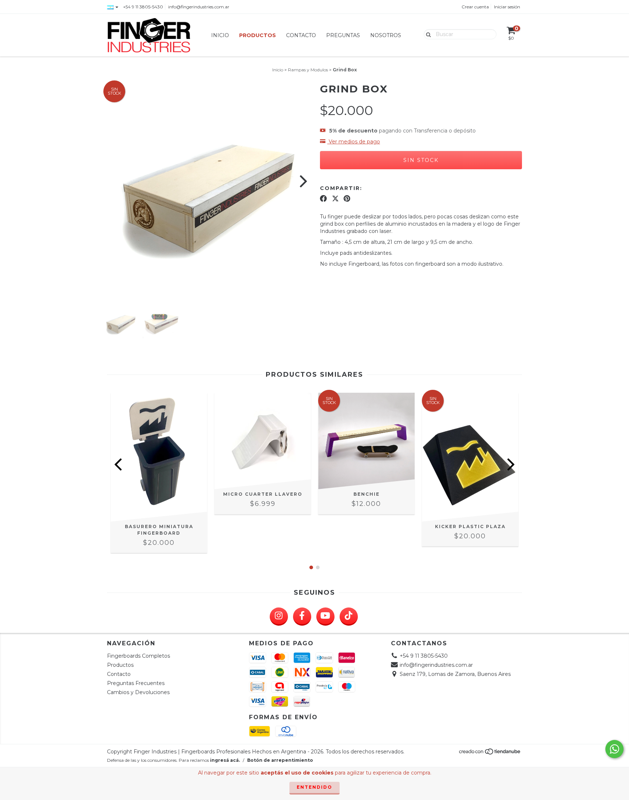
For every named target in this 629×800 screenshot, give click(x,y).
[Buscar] (427, 34)
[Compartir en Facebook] (323, 198)
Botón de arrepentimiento (280, 760)
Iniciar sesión (507, 6)
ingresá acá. (225, 760)
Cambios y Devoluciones (138, 692)
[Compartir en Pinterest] (347, 198)
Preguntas (343, 35)
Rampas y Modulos (308, 69)
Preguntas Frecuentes (136, 683)
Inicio (220, 35)
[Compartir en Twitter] (335, 198)
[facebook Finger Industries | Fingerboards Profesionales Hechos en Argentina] (302, 616)
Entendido (314, 787)
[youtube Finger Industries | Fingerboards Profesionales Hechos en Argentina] (325, 616)
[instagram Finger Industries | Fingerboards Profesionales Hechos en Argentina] (279, 616)
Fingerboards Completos (138, 656)
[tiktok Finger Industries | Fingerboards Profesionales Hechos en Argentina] (349, 616)
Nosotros (385, 35)
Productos (257, 35)
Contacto (301, 35)
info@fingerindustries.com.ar (198, 6)
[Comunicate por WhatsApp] (614, 749)
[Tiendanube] (490, 753)
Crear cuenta (475, 6)
